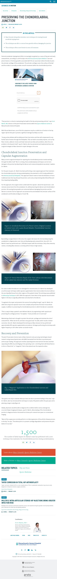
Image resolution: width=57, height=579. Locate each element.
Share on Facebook (10, 27)
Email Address (21, 93)
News (29, 535)
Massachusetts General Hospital (6, 1)
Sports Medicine (42, 10)
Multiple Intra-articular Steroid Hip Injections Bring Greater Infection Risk (28, 501)
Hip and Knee (5, 10)
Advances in (8, 5)
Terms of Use (36, 535)
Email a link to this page (2, 27)
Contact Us (44, 535)
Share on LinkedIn (13, 27)
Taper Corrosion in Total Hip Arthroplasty (19, 482)
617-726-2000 (38, 554)
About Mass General (14, 535)
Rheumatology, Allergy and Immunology (28, 10)
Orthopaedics (14, 10)
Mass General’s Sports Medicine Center (27, 452)
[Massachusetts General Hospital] (28, 544)
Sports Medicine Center (43, 123)
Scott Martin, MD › (21, 523)
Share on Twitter (6, 27)
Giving (23, 535)
